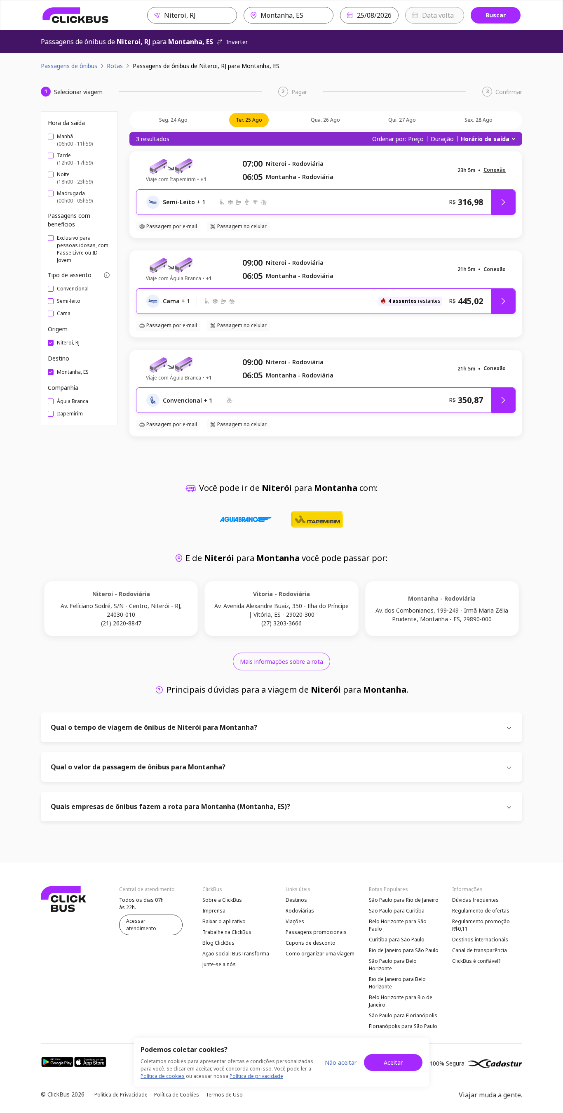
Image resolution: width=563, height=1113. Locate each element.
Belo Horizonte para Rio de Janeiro (400, 1001)
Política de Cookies (176, 1094)
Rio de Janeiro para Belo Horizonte (397, 983)
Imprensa (213, 910)
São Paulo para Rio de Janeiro (404, 899)
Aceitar (393, 1062)
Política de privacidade (256, 1076)
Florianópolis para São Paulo (403, 1026)
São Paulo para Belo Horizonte (393, 964)
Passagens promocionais (316, 932)
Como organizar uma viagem (320, 953)
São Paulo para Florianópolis (403, 1015)
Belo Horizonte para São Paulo (398, 925)
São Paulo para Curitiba (397, 910)
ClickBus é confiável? (476, 960)
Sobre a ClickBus (222, 899)
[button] (494, 170)
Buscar (496, 15)
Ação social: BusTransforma (235, 953)
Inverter (237, 42)
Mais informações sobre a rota (281, 661)
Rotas (115, 66)
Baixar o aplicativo (224, 921)
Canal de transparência (479, 950)
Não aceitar (341, 1062)
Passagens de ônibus (69, 66)
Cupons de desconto (310, 942)
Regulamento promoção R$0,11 (481, 925)
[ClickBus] (75, 15)
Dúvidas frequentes (475, 899)
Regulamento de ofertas (480, 910)
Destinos (296, 899)
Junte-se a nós (219, 964)
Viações (295, 921)
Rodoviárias (300, 910)
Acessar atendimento (141, 924)
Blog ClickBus (218, 942)
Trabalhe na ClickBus (226, 932)
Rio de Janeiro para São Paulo (404, 950)
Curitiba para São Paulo (397, 939)
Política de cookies (163, 1076)
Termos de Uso (224, 1094)
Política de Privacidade (121, 1094)
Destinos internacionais (480, 939)
